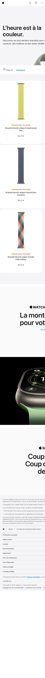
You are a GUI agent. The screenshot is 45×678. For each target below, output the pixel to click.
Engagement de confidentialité (13, 588)
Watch (10, 529)
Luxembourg (7, 581)
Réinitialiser (20, 70)
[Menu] (42, 3)
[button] (30, 3)
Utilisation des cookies (33, 588)
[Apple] (3, 529)
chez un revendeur (33, 577)
